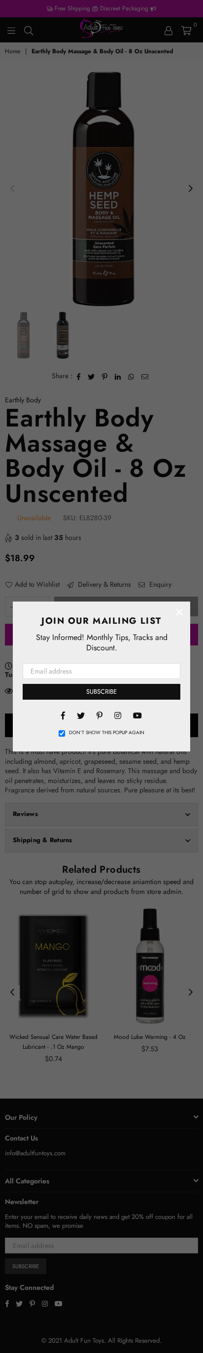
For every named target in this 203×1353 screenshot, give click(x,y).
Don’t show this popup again (106, 732)
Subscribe (101, 691)
